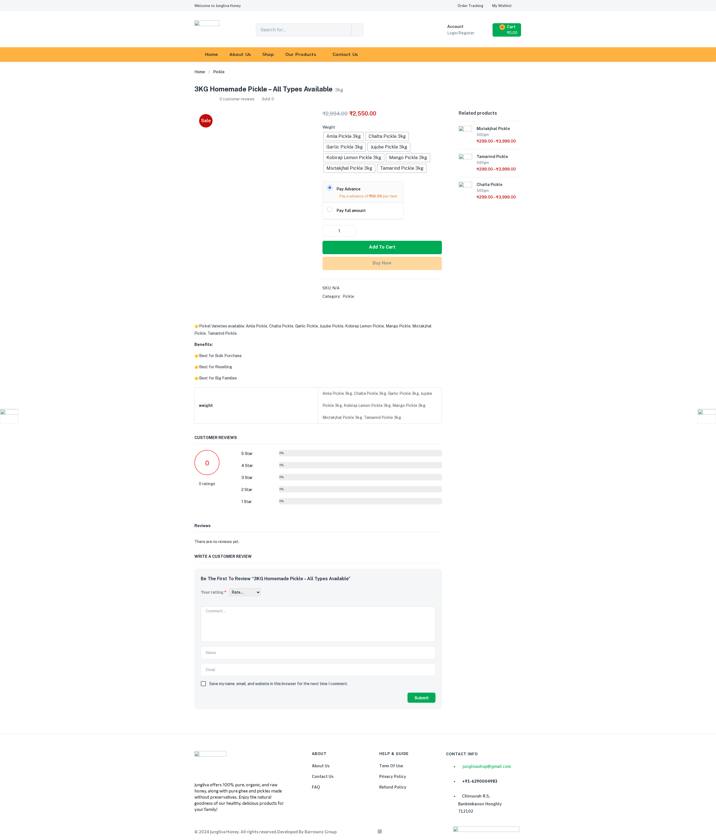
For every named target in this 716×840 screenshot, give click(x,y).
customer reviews (237, 99)
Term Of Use (391, 766)
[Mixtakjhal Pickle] (465, 132)
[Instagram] (379, 831)
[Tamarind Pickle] (465, 160)
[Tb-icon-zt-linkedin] (392, 831)
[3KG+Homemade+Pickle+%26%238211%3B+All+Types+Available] (493, 93)
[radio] (344, 136)
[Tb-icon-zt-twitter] (404, 831)
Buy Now (382, 263)
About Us (240, 54)
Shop (268, 54)
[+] (351, 231)
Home (211, 54)
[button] (217, 6)
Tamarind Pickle (492, 156)
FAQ (316, 787)
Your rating (213, 592)
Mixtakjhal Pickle (493, 128)
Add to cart (382, 247)
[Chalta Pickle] (465, 188)
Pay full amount (351, 210)
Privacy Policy (392, 776)
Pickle (219, 72)
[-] (327, 231)
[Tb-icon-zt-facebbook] (367, 831)
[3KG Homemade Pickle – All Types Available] (479, 93)
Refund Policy (392, 787)
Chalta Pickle (489, 184)
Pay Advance (348, 189)
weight (328, 127)
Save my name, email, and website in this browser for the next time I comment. (278, 683)
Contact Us (345, 54)
